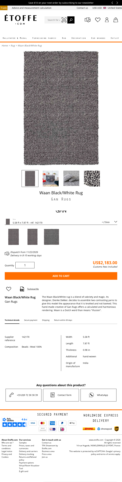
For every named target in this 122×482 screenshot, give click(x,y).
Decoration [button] (78, 38)
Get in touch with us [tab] (51, 439)
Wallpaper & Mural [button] (15, 38)
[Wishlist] (98, 20)
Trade (4, 7)
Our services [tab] (25, 439)
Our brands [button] (98, 38)
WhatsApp (102, 395)
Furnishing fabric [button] (44, 38)
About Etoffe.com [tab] (10, 439)
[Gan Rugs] (61, 211)
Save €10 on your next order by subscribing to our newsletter (61, 2)
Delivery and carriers (28, 451)
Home (5, 45)
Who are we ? (7, 442)
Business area (48, 451)
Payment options (26, 462)
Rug (13, 45)
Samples (23, 442)
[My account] (107, 20)
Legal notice (7, 451)
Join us (45, 457)
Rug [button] (64, 38)
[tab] (12, 321)
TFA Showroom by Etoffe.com (50, 447)
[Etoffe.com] (21, 19)
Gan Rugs (61, 200)
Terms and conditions (6, 447)
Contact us (83, 7)
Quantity (9, 265)
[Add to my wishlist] (10, 289)
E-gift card (23, 471)
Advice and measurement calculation (31, 7)
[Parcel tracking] (87, 20)
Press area (46, 454)
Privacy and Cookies (7, 455)
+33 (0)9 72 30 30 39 (27, 395)
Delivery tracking (26, 454)
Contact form (64, 395)
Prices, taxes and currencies (26, 447)
